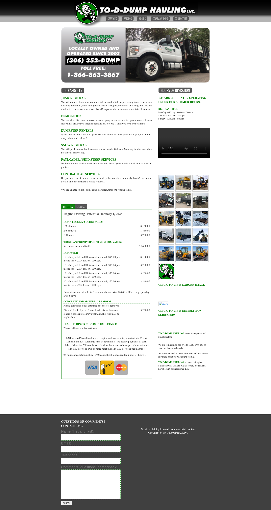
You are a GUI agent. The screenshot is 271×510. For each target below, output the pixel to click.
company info (160, 18)
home (86, 13)
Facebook (166, 399)
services (112, 18)
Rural (81, 206)
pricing (156, 429)
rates (128, 18)
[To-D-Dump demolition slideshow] (163, 304)
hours (142, 18)
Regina (68, 207)
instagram (166, 381)
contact (181, 18)
